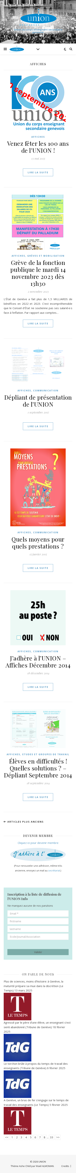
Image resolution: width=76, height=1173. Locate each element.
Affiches (38, 136)
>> (58, 1137)
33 (51, 1137)
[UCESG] (38, 17)
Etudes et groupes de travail (45, 754)
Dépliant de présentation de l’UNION (38, 400)
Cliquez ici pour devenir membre (38, 843)
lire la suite (38, 172)
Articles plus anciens (25, 821)
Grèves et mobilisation (46, 255)
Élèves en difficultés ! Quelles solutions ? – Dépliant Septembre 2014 (38, 768)
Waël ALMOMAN (45, 1166)
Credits (65, 1166)
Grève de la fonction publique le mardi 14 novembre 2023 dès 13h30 (38, 272)
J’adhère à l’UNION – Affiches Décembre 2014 (38, 661)
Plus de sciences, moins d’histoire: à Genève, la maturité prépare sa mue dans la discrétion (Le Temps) (33, 986)
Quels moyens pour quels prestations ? (38, 542)
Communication (45, 390)
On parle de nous (38, 974)
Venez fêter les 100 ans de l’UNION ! (38, 146)
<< (6, 1137)
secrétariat (54, 870)
